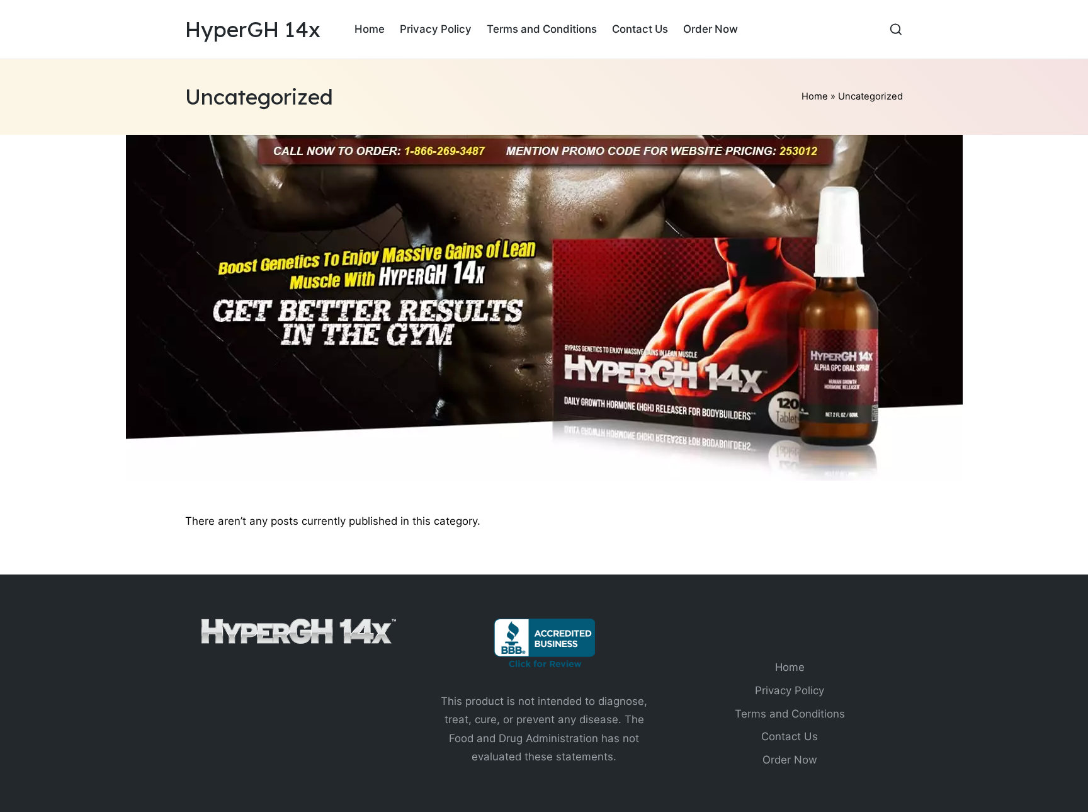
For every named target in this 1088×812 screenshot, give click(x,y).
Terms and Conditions (790, 713)
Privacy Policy (789, 690)
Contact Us (789, 736)
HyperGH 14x (252, 29)
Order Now (789, 759)
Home (815, 96)
